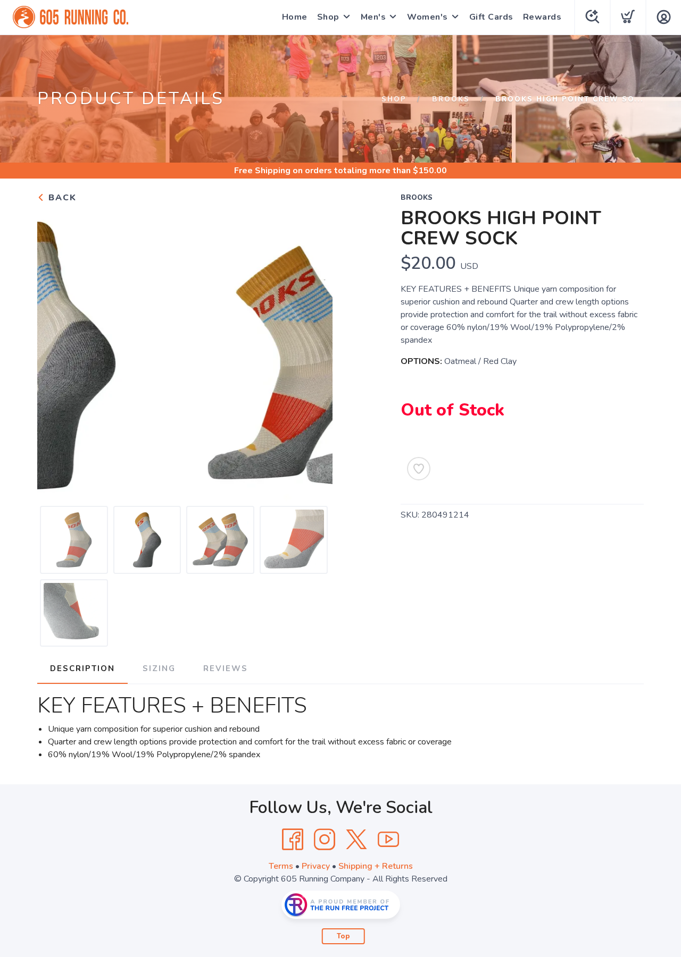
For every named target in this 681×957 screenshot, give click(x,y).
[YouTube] (388, 840)
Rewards (542, 17)
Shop (328, 17)
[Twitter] (356, 840)
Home (295, 17)
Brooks (451, 99)
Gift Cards (491, 17)
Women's (427, 17)
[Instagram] (324, 840)
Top (343, 936)
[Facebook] (293, 840)
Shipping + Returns (375, 866)
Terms (281, 866)
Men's (373, 17)
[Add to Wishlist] (418, 468)
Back (61, 198)
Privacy (316, 866)
